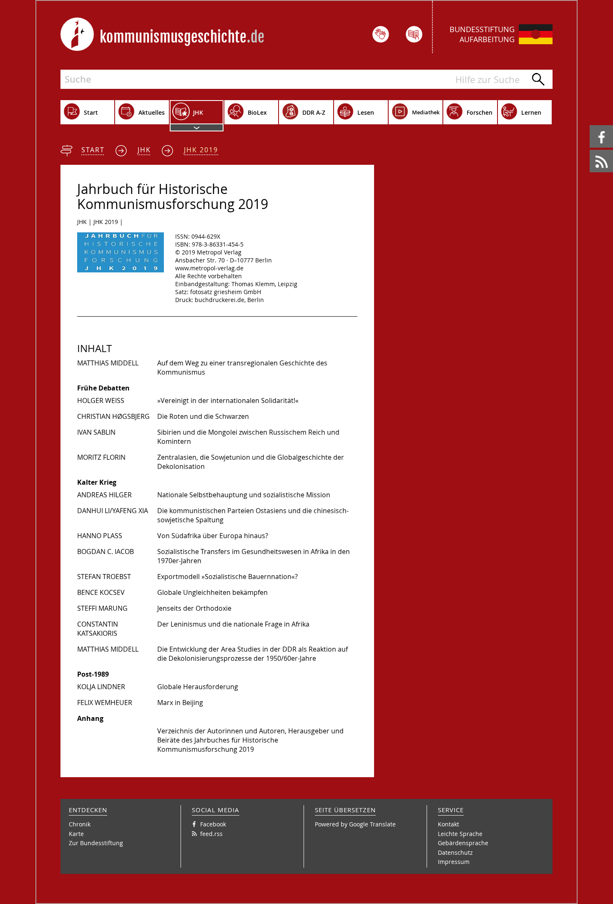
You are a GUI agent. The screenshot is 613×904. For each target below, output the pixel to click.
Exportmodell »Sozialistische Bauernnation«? (227, 576)
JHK (144, 149)
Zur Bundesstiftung (96, 843)
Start (93, 149)
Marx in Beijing (180, 702)
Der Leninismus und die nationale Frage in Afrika (233, 624)
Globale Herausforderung (197, 686)
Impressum (454, 862)
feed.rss (211, 834)
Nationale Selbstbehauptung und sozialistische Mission (243, 494)
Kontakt (448, 824)
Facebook (591, 125)
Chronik (79, 824)
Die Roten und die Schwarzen (203, 416)
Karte (76, 834)
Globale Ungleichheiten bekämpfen (212, 592)
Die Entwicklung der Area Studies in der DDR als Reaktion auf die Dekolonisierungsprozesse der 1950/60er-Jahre (252, 654)
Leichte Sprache (460, 834)
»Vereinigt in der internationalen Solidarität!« (228, 400)
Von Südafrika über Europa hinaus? (212, 535)
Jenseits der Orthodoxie (194, 608)
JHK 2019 (201, 149)
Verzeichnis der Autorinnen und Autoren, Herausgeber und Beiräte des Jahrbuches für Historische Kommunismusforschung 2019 (250, 740)
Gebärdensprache (463, 843)
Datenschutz (455, 852)
